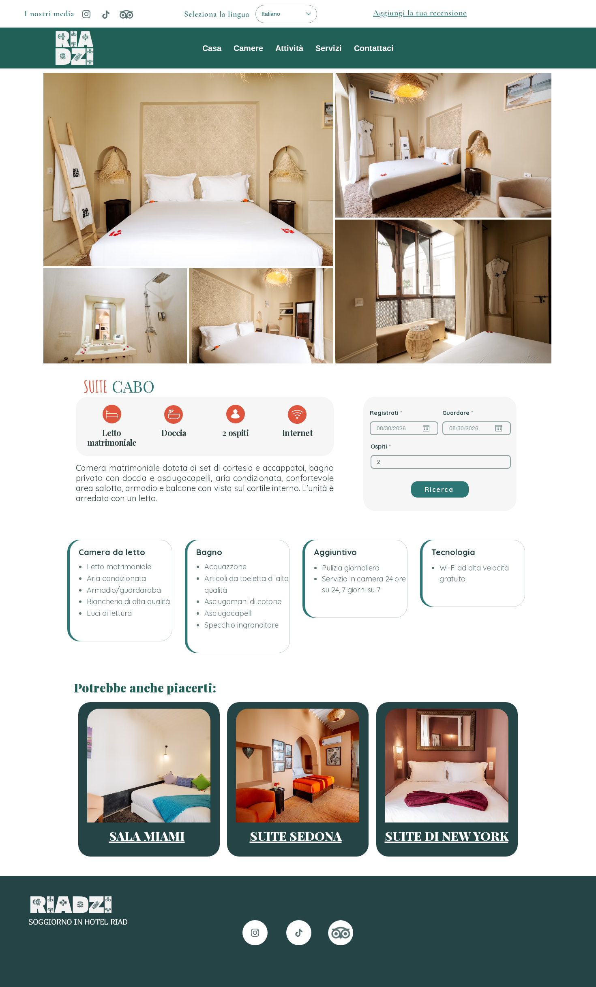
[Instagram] (86, 14)
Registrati (387, 413)
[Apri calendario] (426, 428)
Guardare (459, 413)
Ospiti (379, 446)
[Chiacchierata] (105, 14)
